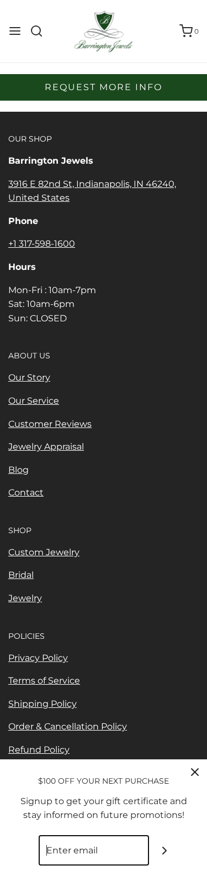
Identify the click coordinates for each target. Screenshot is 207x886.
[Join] (164, 850)
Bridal (21, 575)
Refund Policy (39, 749)
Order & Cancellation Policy (67, 726)
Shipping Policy (42, 704)
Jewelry (25, 598)
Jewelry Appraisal (46, 446)
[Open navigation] (15, 31)
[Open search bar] (40, 31)
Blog (18, 470)
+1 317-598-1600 (41, 243)
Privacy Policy (38, 658)
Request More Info (103, 87)
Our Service (33, 400)
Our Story (29, 377)
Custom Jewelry (43, 552)
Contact (26, 492)
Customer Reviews (50, 424)
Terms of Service (44, 680)
